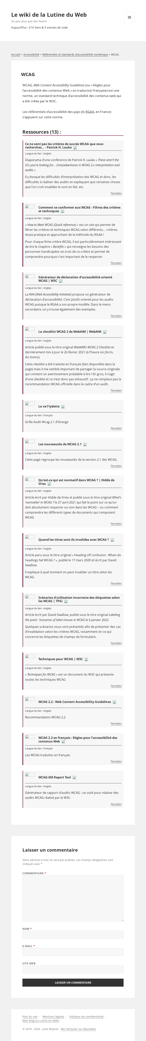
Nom (27, 929)
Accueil (15, 54)
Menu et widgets (129, 22)
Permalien (116, 193)
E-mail (28, 946)
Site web (28, 963)
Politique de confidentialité (86, 1016)
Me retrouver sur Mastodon (78, 1029)
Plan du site (29, 1016)
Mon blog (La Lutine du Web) (40, 1020)
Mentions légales (53, 1016)
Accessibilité (31, 54)
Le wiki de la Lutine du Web (49, 14)
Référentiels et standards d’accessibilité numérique (75, 54)
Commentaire (34, 873)
